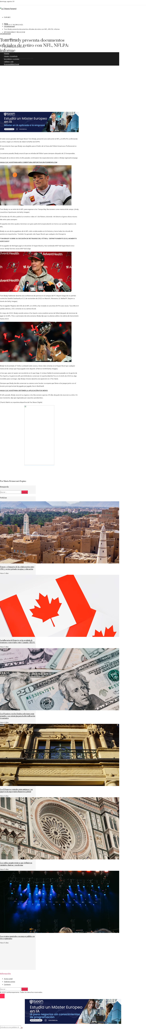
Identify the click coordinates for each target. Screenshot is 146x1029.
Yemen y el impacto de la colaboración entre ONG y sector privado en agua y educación (17, 568)
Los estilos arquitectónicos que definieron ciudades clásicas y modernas (16, 864)
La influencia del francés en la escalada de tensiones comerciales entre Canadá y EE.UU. (17, 641)
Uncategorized (5, 34)
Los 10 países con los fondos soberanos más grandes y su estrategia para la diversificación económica (17, 716)
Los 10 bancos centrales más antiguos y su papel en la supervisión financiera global (16, 790)
